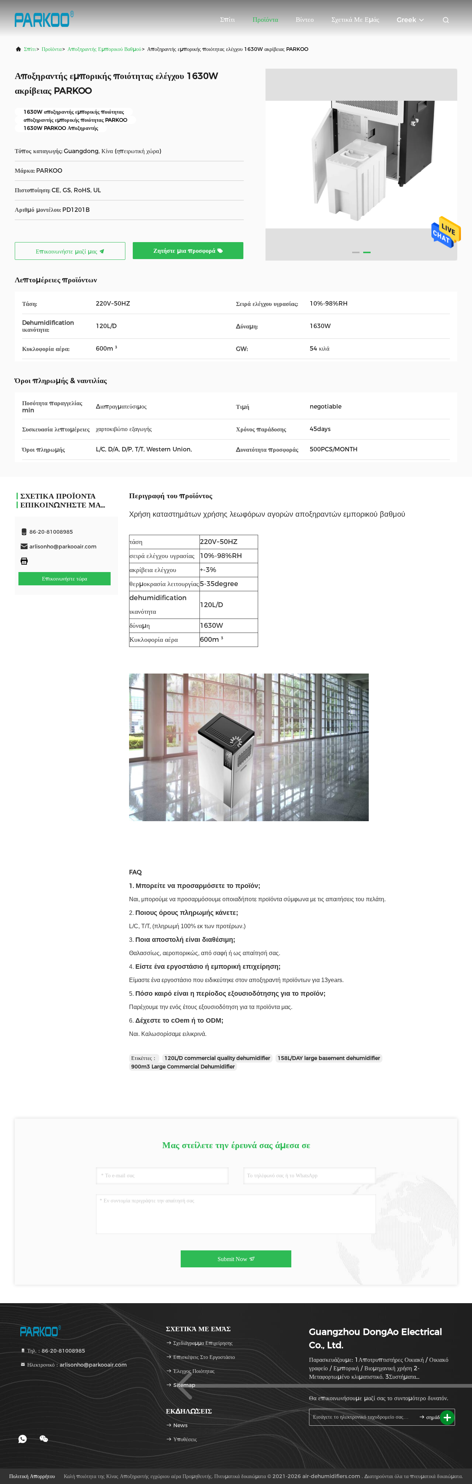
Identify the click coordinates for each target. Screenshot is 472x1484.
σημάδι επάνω (437, 1417)
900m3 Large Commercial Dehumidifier (183, 1066)
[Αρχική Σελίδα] (44, 18)
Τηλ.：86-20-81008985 (55, 1350)
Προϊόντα (265, 20)
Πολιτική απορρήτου (32, 1476)
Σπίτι (227, 20)
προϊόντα (52, 49)
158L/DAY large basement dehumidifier (329, 1058)
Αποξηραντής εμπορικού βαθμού (104, 49)
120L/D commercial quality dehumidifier (217, 1058)
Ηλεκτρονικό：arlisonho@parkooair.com (76, 1364)
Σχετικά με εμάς (355, 20)
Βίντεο (305, 20)
